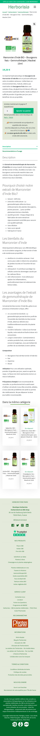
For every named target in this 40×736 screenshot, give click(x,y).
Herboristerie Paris (20, 502)
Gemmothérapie (23, 12)
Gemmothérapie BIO (20, 573)
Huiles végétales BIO (20, 584)
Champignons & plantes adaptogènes (20, 562)
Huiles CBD (20, 549)
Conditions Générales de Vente (20, 669)
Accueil (4, 12)
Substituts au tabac (20, 557)
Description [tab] (6, 146)
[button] (34, 24)
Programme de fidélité (20, 605)
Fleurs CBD (20, 546)
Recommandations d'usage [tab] (12, 151)
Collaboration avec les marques (20, 657)
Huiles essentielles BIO (20, 576)
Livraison (20, 600)
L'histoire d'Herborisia (20, 654)
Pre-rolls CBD (20, 551)
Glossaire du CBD (20, 643)
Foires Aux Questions (20, 602)
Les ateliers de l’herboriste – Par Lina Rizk (20, 651)
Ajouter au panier (23, 111)
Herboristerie (12, 12)
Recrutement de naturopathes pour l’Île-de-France (20, 690)
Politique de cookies (20, 672)
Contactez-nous (20, 597)
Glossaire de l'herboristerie (20, 646)
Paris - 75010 (8, 117)
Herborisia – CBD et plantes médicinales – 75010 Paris (20, 608)
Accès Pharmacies (20, 611)
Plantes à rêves (20, 559)
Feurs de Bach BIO (20, 579)
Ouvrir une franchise (20, 687)
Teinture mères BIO (20, 581)
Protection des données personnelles (20, 675)
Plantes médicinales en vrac (20, 568)
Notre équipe (20, 637)
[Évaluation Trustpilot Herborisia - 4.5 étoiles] (20, 535)
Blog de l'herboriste (20, 640)
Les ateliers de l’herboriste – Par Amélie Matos (20, 648)
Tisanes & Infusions (20, 570)
